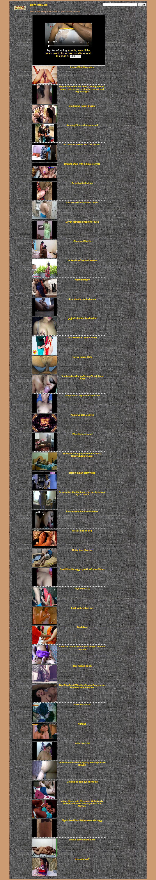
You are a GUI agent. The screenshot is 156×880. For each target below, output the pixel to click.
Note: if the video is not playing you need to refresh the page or (68, 53)
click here (75, 56)
